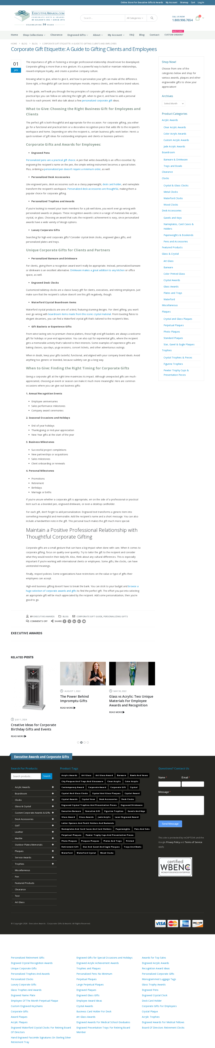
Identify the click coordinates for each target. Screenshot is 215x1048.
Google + (79, 621)
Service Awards (23, 856)
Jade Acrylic (104, 816)
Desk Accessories (172, 210)
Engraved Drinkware (131, 804)
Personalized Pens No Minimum (94, 973)
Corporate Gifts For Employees (159, 1005)
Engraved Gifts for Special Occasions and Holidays (104, 957)
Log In (201, 2)
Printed (130, 840)
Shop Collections (33, 34)
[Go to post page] (34, 688)
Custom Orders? (173, 33)
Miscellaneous (170, 305)
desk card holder (112, 184)
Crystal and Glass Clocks (74, 793)
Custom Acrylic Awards (176, 140)
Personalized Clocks (22, 978)
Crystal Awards (172, 280)
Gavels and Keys (173, 217)
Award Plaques (19, 1016)
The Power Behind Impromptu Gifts (74, 698)
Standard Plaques (173, 338)
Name (162, 777)
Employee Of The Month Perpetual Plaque (34, 1000)
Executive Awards (44, 616)
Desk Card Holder (152, 1000)
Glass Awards (171, 286)
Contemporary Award (72, 786)
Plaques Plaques (90, 840)
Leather (19, 831)
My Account (171, 2)
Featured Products (172, 247)
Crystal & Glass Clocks (176, 185)
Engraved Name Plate (23, 994)
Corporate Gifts (19, 1011)
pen (17, 876)
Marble (18, 837)
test (17, 895)
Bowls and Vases (139, 775)
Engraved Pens (150, 989)
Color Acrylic (131, 781)
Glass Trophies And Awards (26, 989)
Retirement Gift (69, 846)
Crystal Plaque (150, 1011)
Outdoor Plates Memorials (28, 844)
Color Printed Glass (174, 273)
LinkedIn (74, 621)
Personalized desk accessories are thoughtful (92, 188)
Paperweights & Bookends (179, 235)
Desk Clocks (127, 798)
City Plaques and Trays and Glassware (82, 781)
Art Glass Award (104, 775)
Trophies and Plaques (88, 967)
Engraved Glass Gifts (87, 994)
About (96, 34)
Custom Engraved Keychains (27, 1005)
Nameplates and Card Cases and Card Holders (86, 828)
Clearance (56, 34)
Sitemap (184, 2)
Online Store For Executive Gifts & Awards (142, 2)
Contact (154, 34)
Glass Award (68, 816)
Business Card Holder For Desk (93, 1011)
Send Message (170, 823)
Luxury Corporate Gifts (23, 984)
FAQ (132, 34)
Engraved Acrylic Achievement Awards (97, 962)
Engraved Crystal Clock (154, 994)
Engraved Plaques (86, 989)
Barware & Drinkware (176, 159)
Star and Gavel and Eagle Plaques (101, 846)
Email (84, 621)
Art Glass (169, 261)
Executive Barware (71, 810)
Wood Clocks (171, 204)
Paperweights (123, 828)
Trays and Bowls (173, 166)
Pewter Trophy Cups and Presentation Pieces (110, 834)
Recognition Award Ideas (156, 967)
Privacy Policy (173, 841)
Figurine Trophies (173, 363)
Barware (168, 267)
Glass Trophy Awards (154, 984)
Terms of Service (193, 841)
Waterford (169, 299)
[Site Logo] (38, 18)
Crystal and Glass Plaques (178, 318)
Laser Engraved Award (127, 816)
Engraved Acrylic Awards (155, 962)
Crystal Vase (88, 798)
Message (164, 791)
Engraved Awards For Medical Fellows (163, 1021)
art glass (20, 901)
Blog (142, 34)
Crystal (134, 786)
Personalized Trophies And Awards (30, 973)
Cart (193, 2)
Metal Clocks (171, 191)
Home (14, 34)
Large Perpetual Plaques (90, 984)
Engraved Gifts (77, 34)
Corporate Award (97, 786)
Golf (17, 824)
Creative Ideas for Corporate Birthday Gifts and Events (33, 727)
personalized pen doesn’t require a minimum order (72, 169)
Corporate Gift (118, 786)
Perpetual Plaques (174, 325)
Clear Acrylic (114, 781)
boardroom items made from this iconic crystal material (79, 314)
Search (46, 775)
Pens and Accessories (176, 241)
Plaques (166, 311)
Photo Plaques (172, 331)
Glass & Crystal (170, 253)
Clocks (165, 178)
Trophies (167, 350)
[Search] (152, 18)
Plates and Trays (173, 293)
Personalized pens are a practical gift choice (50, 160)
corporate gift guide (89, 616)
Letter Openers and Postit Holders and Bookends (87, 822)
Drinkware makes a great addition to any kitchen (97, 270)
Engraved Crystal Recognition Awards (32, 962)
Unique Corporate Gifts (24, 967)
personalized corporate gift (97, 100)
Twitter (69, 621)
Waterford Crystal (86, 852)
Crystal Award (132, 793)
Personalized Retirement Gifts (27, 957)
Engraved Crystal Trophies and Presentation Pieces (89, 804)
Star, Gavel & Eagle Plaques (179, 344)
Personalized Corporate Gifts (158, 973)
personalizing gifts (115, 616)
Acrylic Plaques (19, 1021)
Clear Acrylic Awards (175, 127)
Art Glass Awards (85, 1016)
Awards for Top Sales (154, 957)
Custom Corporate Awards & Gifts (32, 812)
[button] (78, 742)
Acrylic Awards (170, 120)
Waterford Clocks (173, 198)
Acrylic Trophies (151, 1016)
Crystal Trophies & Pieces (178, 357)
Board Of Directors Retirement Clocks (163, 1027)
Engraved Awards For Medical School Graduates (103, 1021)
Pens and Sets (141, 828)
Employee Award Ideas (89, 1000)
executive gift (92, 810)
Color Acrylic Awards (175, 133)
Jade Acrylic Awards (174, 146)
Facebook (64, 621)
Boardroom (168, 152)
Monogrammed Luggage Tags (159, 978)
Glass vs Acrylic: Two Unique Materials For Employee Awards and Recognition (131, 700)
